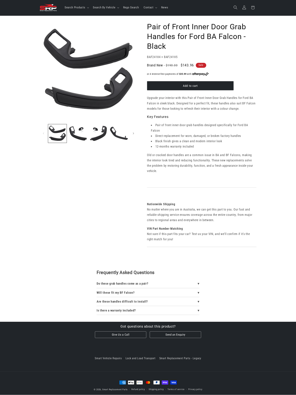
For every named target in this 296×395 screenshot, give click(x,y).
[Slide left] (43, 133)
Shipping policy (156, 389)
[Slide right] (133, 133)
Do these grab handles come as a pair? (122, 283)
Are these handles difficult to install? (122, 301)
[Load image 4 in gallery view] (119, 133)
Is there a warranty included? (116, 310)
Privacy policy (195, 389)
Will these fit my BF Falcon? (115, 292)
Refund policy (138, 389)
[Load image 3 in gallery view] (98, 133)
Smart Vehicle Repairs (108, 358)
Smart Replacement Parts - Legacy (180, 358)
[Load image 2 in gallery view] (78, 133)
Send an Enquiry (175, 334)
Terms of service (176, 389)
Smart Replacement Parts (115, 389)
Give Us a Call (121, 334)
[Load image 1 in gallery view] (57, 133)
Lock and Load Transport (141, 358)
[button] (76, 7)
